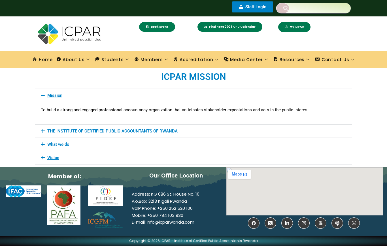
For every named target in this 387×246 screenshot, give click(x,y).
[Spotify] (337, 223)
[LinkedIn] (287, 223)
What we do (58, 144)
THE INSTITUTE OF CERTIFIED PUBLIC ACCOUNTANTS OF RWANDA (112, 131)
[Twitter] (270, 223)
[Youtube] (320, 223)
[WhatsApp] (354, 223)
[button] (282, 8)
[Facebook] (254, 223)
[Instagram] (304, 223)
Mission (54, 95)
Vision (53, 157)
